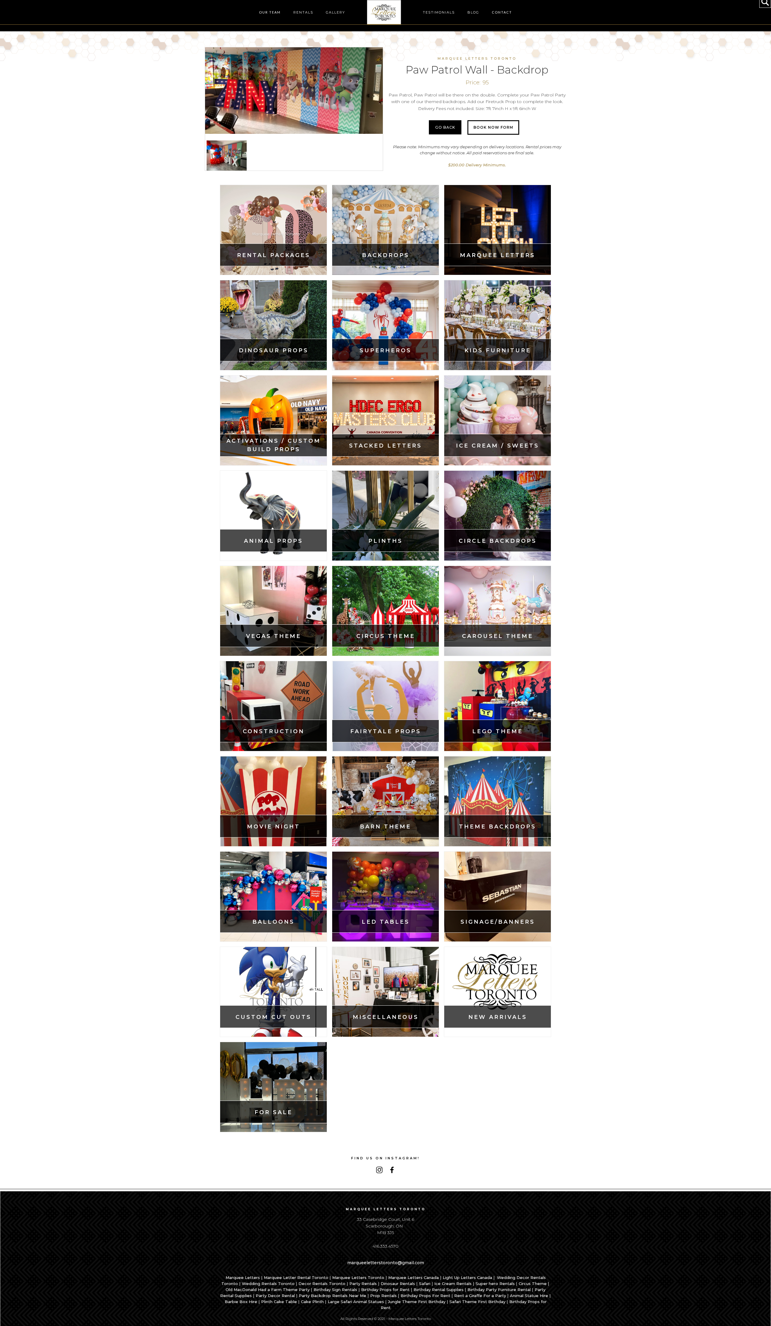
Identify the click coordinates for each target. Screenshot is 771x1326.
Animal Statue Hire (529, 1295)
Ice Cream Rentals (453, 1283)
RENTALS (303, 12)
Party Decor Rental (275, 1295)
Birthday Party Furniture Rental (499, 1289)
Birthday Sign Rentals (335, 1289)
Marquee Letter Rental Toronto (296, 1277)
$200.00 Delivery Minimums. (477, 164)
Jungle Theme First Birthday (416, 1301)
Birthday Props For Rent (425, 1295)
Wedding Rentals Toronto (268, 1283)
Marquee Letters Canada (413, 1277)
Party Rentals (363, 1283)
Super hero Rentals (495, 1283)
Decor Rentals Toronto (321, 1283)
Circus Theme (533, 1283)
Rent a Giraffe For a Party (480, 1295)
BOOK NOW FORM (493, 127)
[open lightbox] (294, 90)
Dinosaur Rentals (398, 1283)
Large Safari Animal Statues (356, 1301)
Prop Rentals (383, 1295)
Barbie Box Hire (241, 1301)
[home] (384, 12)
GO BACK (445, 127)
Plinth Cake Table (279, 1301)
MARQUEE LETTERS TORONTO (477, 58)
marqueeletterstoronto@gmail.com (385, 1262)
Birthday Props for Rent (385, 1289)
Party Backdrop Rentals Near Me (332, 1295)
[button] (270, 12)
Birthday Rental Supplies (439, 1289)
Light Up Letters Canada (467, 1277)
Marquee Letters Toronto (358, 1277)
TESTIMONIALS (439, 12)
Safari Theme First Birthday (477, 1301)
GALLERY (335, 12)
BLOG (473, 12)
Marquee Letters (243, 1277)
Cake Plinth (312, 1301)
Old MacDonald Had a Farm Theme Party (268, 1289)
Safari (424, 1283)
